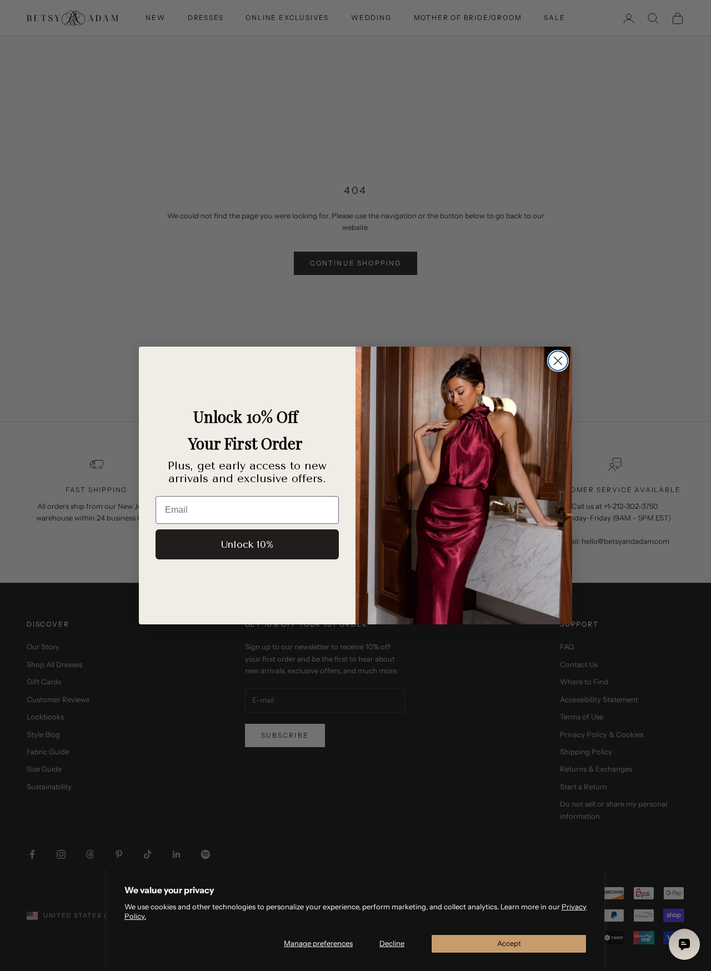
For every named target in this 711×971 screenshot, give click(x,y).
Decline (391, 943)
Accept (509, 943)
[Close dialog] (558, 361)
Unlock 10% (247, 544)
